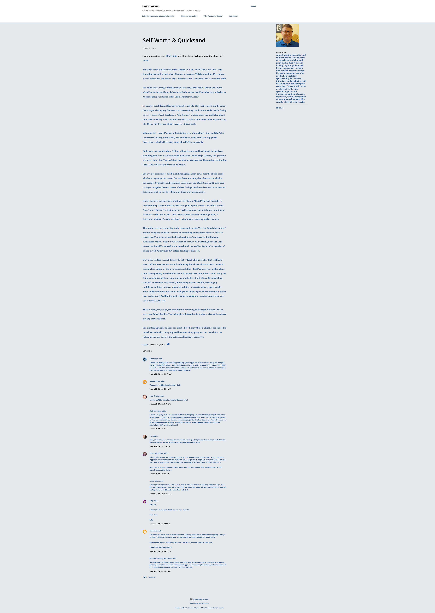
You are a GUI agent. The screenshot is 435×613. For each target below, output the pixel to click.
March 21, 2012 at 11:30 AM (160, 429)
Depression (154, 345)
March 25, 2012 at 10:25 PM (160, 551)
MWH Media (151, 6)
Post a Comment (149, 577)
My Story (279, 108)
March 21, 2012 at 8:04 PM (160, 474)
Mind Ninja (171, 56)
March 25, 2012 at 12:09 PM (160, 524)
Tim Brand (154, 359)
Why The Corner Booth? (213, 16)
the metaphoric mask (176, 269)
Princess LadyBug (157, 453)
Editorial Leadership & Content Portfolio (158, 16)
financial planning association (161, 558)
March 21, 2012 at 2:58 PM (160, 446)
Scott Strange (155, 396)
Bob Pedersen (155, 381)
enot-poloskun (204, 603)
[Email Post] (168, 345)
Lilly (151, 501)
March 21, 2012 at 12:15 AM (161, 374)
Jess (151, 436)
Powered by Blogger (201, 599)
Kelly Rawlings (155, 411)
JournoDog (233, 16)
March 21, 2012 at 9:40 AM (160, 404)
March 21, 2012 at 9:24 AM (160, 389)
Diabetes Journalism (189, 16)
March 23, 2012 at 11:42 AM (160, 494)
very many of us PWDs (180, 142)
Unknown (153, 531)
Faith (162, 345)
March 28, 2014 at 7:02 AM (160, 571)
